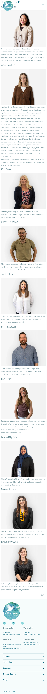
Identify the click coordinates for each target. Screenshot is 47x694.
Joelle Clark (7, 274)
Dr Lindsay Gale (9, 542)
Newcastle (7, 639)
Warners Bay (28, 628)
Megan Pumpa (8, 489)
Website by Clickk (9, 691)
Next (43, 595)
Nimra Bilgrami (9, 437)
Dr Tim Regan (8, 326)
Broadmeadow (8, 628)
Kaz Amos (6, 169)
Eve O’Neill (6, 379)
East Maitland (29, 639)
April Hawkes (8, 65)
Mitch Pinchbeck (10, 222)
